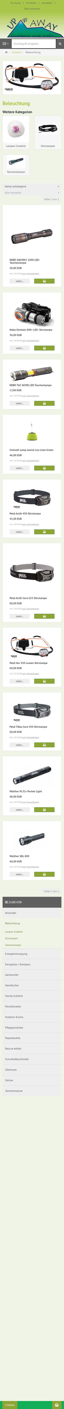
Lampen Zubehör (16, 146)
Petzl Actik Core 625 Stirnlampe (28, 598)
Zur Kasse (16, 2)
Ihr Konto (31, 2)
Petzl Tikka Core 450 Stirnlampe (28, 727)
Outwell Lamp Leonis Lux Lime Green (31, 450)
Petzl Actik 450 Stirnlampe (25, 513)
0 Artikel (10, 1405)
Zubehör (15, 902)
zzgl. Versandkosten (30, 273)
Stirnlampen (48, 146)
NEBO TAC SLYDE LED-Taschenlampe (31, 385)
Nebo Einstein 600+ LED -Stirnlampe (31, 330)
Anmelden (47, 2)
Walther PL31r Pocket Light (26, 791)
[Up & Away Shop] (32, 24)
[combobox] (32, 186)
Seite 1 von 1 (51, 199)
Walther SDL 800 (19, 856)
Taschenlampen (16, 172)
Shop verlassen (32, 8)
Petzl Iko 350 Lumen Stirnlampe (28, 663)
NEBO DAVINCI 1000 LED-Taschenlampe (25, 261)
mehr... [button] (20, 281)
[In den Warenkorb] (44, 281)
